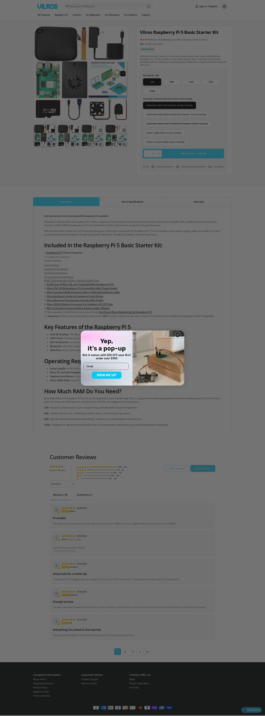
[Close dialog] (177, 334)
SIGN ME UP (106, 375)
